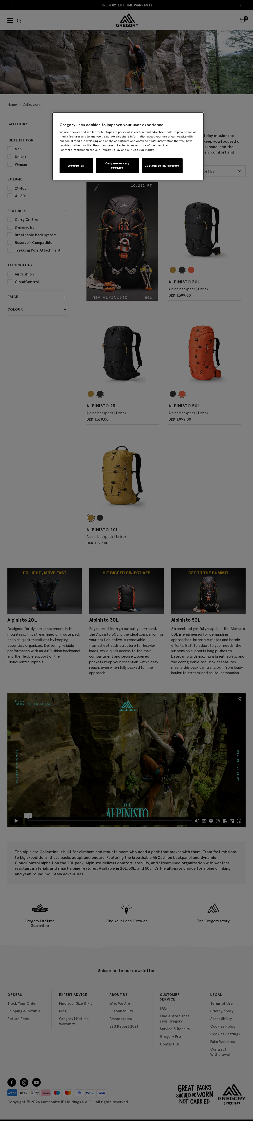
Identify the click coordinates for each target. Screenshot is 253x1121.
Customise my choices (162, 165)
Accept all (76, 165)
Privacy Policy (110, 150)
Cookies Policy (143, 150)
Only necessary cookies (117, 165)
